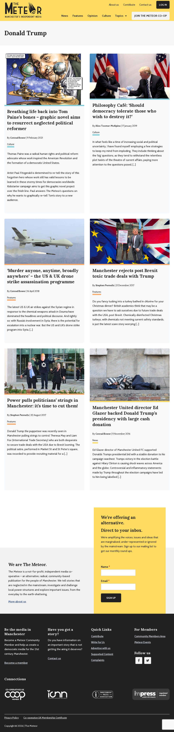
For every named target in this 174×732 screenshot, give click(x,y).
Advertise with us (100, 648)
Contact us (54, 658)
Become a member (16, 662)
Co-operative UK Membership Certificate (45, 717)
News (95, 440)
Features (11, 297)
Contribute (97, 636)
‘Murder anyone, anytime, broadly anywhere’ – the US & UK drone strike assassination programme (43, 276)
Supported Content (102, 654)
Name (105, 566)
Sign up (111, 597)
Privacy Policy (11, 717)
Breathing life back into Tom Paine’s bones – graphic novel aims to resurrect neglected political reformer (43, 120)
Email (105, 581)
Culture (10, 144)
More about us (17, 601)
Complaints (97, 660)
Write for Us (98, 642)
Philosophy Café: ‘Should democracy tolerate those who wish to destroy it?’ (124, 110)
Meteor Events (142, 642)
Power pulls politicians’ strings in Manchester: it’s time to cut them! (42, 403)
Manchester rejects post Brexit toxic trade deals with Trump (125, 273)
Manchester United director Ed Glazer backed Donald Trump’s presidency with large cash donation (125, 416)
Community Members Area (149, 636)
